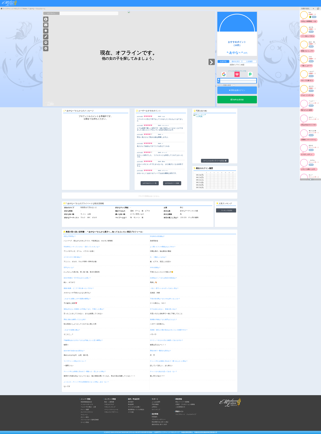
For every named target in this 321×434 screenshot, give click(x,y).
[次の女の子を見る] (212, 62)
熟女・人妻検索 (109, 402)
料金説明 (131, 404)
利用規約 (154, 416)
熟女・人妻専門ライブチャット (159, 432)
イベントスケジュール (111, 409)
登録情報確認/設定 (86, 402)
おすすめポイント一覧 (149, 183)
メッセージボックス (87, 404)
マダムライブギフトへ (111, 412)
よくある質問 (156, 402)
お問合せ (154, 407)
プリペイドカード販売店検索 (90, 419)
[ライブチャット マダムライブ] (230, 407)
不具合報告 (155, 404)
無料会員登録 (238, 100)
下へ (310, 179)
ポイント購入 (85, 417)
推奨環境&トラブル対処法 (136, 409)
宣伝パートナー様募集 (182, 402)
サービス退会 (85, 422)
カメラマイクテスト (87, 412)
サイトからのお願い (134, 407)
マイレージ (84, 414)
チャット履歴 (85, 409)
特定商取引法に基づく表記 (160, 422)
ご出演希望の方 (180, 407)
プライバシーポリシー (159, 419)
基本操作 (131, 402)
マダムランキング (109, 407)
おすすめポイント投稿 (172, 183)
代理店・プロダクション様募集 (185, 404)
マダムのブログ (109, 404)
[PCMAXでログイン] (250, 74)
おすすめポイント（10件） (237, 43)
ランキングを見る (226, 210)
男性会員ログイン (238, 90)
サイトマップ (156, 409)
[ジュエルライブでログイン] (237, 74)
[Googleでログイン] (223, 74)
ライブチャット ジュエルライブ (185, 414)
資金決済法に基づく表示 (159, 424)
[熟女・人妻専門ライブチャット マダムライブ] (9, 3)
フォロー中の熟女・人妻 (88, 407)
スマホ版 (131, 412)
